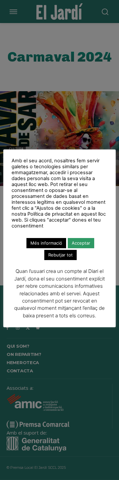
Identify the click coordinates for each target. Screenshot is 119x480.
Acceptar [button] (81, 243)
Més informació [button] (46, 243)
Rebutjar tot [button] (60, 254)
